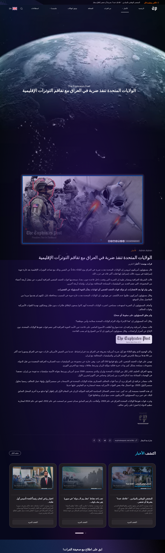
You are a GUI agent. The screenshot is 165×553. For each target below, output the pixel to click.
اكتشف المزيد (132, 522)
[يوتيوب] (6, 2)
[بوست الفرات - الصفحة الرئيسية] (154, 8)
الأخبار (126, 8)
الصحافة (90, 8)
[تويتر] (9, 2)
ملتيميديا (54, 8)
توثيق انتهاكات (72, 8)
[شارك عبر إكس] (99, 440)
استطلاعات (35, 8)
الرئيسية (141, 8)
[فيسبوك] (11, 2)
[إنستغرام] (7, 2)
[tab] (85, 533)
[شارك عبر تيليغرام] (105, 440)
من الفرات (107, 8)
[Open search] (21, 8)
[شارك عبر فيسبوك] (94, 440)
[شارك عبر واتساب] (110, 440)
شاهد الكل (15, 453)
